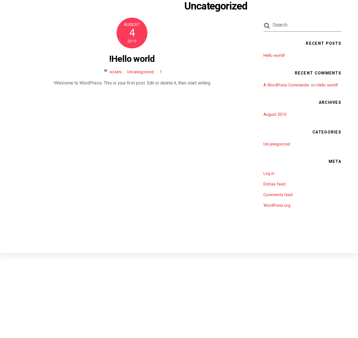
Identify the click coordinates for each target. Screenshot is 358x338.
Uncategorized (140, 72)
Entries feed (274, 184)
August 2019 (274, 115)
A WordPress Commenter (286, 85)
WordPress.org (276, 205)
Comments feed (278, 195)
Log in (268, 174)
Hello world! (132, 58)
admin (116, 72)
